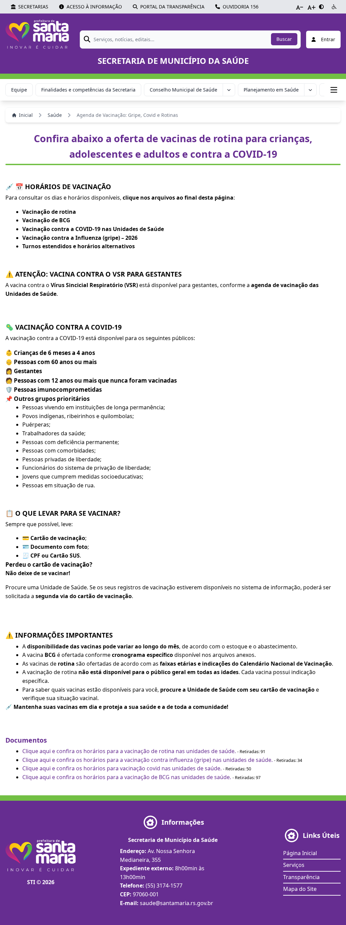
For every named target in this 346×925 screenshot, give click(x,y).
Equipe (19, 89)
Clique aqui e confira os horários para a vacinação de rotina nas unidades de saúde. (129, 751)
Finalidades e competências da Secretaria (88, 89)
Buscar (284, 39)
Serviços (293, 865)
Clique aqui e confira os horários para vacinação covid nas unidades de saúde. (122, 768)
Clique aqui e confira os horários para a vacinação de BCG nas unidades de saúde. (126, 777)
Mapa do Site (300, 889)
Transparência (301, 877)
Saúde (55, 115)
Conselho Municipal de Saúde (183, 89)
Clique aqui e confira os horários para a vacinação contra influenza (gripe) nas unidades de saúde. (147, 760)
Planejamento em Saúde (271, 89)
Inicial (26, 115)
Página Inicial (300, 853)
